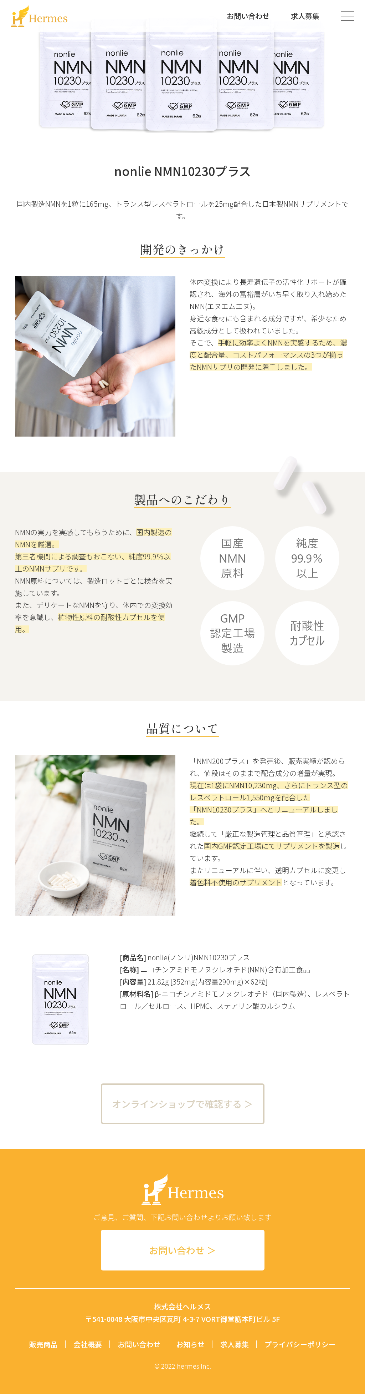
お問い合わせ (248, 16)
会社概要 (87, 1344)
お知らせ (190, 1344)
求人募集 (305, 16)
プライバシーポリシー (300, 1344)
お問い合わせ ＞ (182, 1250)
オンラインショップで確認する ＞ (182, 1103)
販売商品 (43, 1344)
